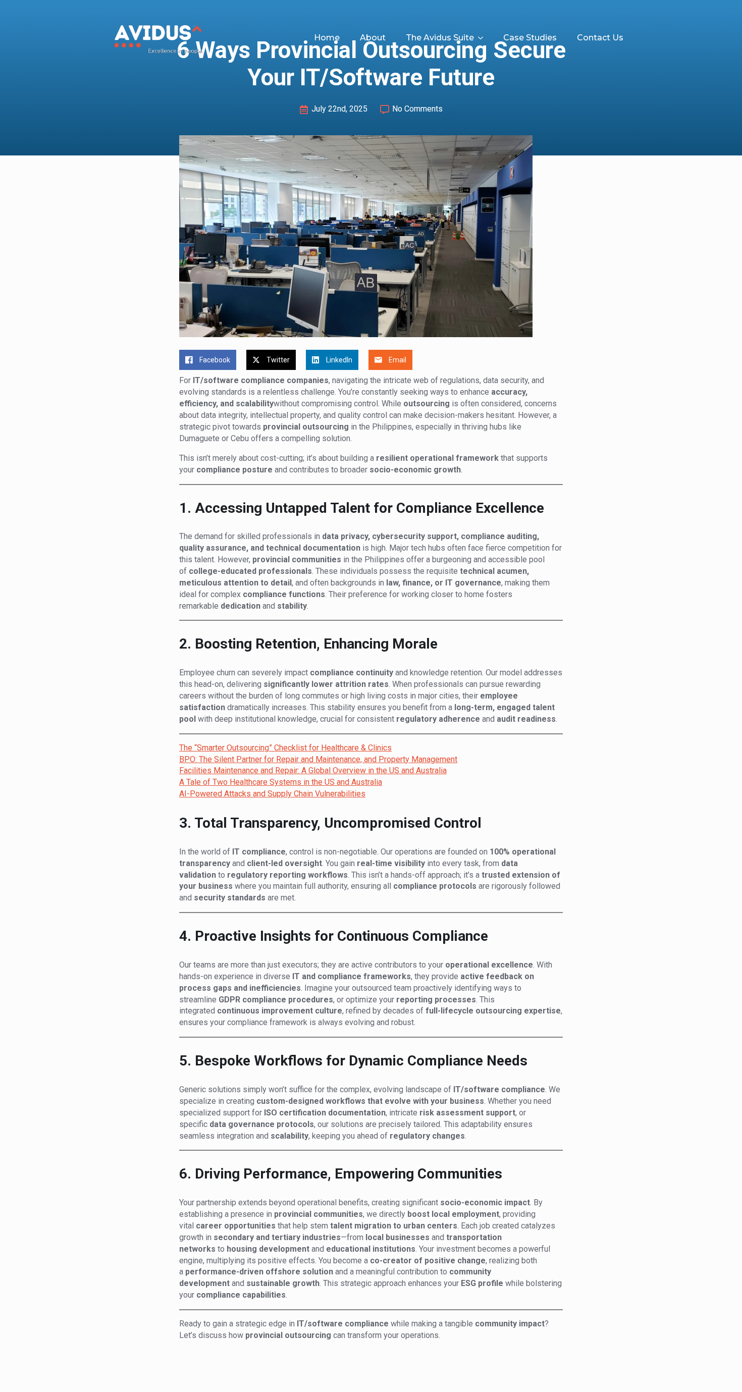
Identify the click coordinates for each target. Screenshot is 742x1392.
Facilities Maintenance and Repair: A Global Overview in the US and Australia (313, 770)
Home (327, 37)
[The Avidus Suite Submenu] (483, 38)
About (373, 37)
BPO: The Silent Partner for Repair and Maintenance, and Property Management (318, 759)
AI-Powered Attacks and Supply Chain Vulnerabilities (272, 793)
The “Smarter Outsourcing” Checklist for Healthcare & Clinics (285, 748)
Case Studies (530, 37)
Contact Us (600, 37)
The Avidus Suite (440, 37)
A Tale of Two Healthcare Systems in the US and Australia (280, 782)
